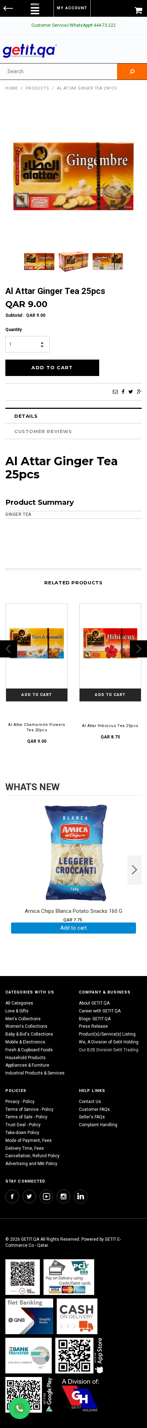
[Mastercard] (29, 1316)
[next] (134, 870)
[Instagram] (63, 1196)
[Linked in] (80, 1196)
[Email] (115, 392)
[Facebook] (123, 392)
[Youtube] (46, 1196)
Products (37, 88)
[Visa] (69, 1277)
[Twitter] (130, 392)
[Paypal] (22, 1277)
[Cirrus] (80, 1394)
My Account (72, 8)
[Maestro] (80, 1355)
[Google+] (139, 392)
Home (11, 88)
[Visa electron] (28, 1355)
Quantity (13, 329)
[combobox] (58, 71)
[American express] (77, 1316)
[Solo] (29, 1394)
